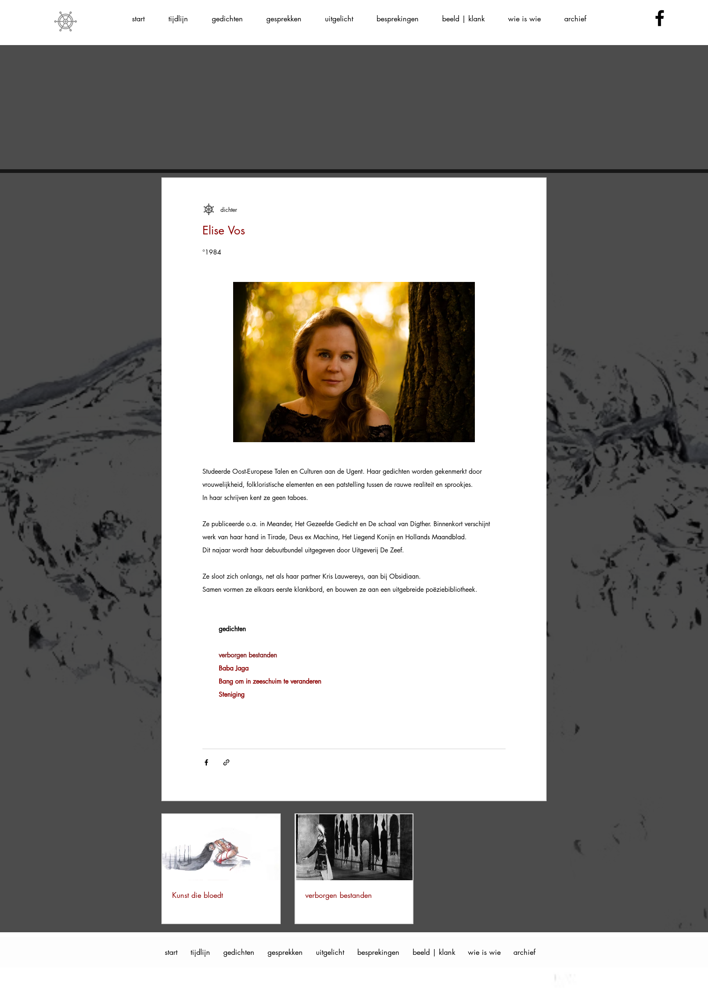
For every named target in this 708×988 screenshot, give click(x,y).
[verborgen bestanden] (354, 847)
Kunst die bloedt (197, 895)
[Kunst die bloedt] (221, 847)
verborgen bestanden (338, 895)
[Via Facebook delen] (206, 762)
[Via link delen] (226, 762)
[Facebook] (659, 18)
